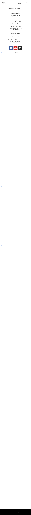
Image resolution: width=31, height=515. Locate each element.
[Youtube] (15, 48)
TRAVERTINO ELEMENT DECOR (11, 434)
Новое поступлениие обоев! (10, 358)
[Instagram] (20, 48)
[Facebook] (11, 48)
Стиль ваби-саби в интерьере (10, 401)
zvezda (13, 355)
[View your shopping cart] (26, 3)
